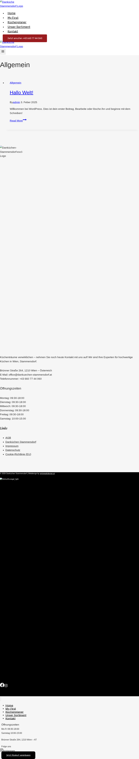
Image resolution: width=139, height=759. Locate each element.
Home (11, 13)
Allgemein (15, 82)
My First (13, 17)
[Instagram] (6, 687)
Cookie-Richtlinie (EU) (18, 454)
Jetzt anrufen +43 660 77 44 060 (24, 38)
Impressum (11, 446)
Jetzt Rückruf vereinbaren (18, 755)
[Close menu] (0, 699)
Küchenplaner (17, 22)
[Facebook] (2, 687)
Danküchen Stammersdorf (20, 441)
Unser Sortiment (19, 26)
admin (16, 102)
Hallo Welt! (21, 92)
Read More (18, 120)
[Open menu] (3, 52)
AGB (8, 437)
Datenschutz (12, 450)
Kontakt (13, 31)
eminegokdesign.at (47, 473)
